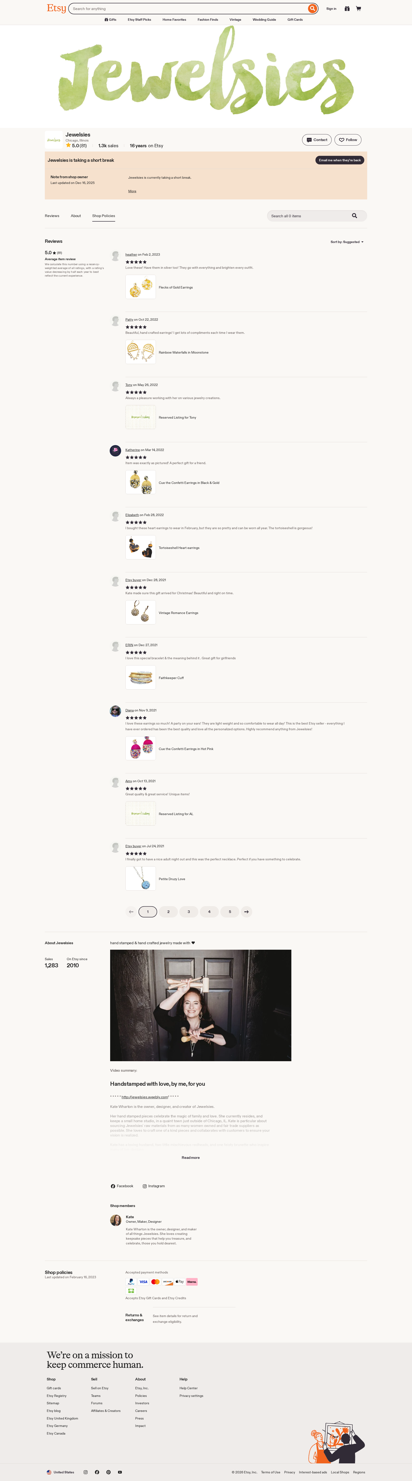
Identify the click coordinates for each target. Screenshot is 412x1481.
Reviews (52, 215)
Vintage (235, 19)
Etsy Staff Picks (139, 19)
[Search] (313, 8)
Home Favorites (174, 19)
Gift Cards (295, 19)
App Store (63, 1449)
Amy (128, 781)
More (132, 191)
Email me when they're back (340, 160)
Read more (191, 1157)
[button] (317, 140)
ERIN (129, 645)
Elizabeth (132, 515)
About (76, 215)
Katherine (132, 450)
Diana (129, 710)
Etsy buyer (133, 580)
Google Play (99, 1449)
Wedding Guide (264, 19)
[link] (131, 912)
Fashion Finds (208, 19)
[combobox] (187, 8)
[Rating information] (68, 146)
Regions (359, 1472)
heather (131, 254)
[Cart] (358, 8)
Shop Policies (103, 215)
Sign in (331, 8)
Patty (129, 319)
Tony (128, 385)
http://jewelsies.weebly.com (145, 1097)
